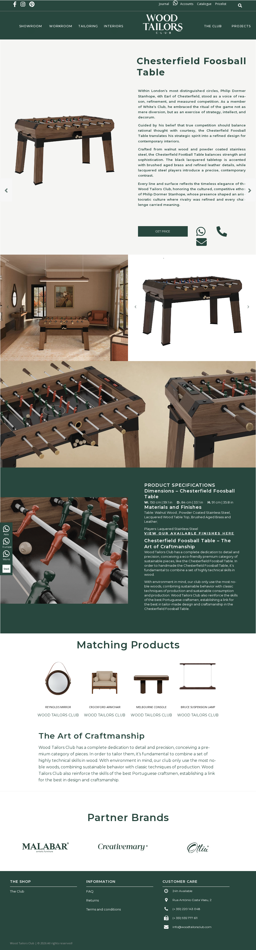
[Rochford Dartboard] (250, 190)
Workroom (60, 26)
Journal (165, 4)
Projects (241, 26)
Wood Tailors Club (58, 715)
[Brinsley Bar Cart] (6, 190)
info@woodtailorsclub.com (192, 927)
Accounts (186, 4)
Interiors (113, 26)
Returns (92, 900)
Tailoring (88, 26)
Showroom (30, 26)
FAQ (90, 891)
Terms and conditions (103, 909)
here (228, 533)
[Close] (251, 431)
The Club (212, 26)
